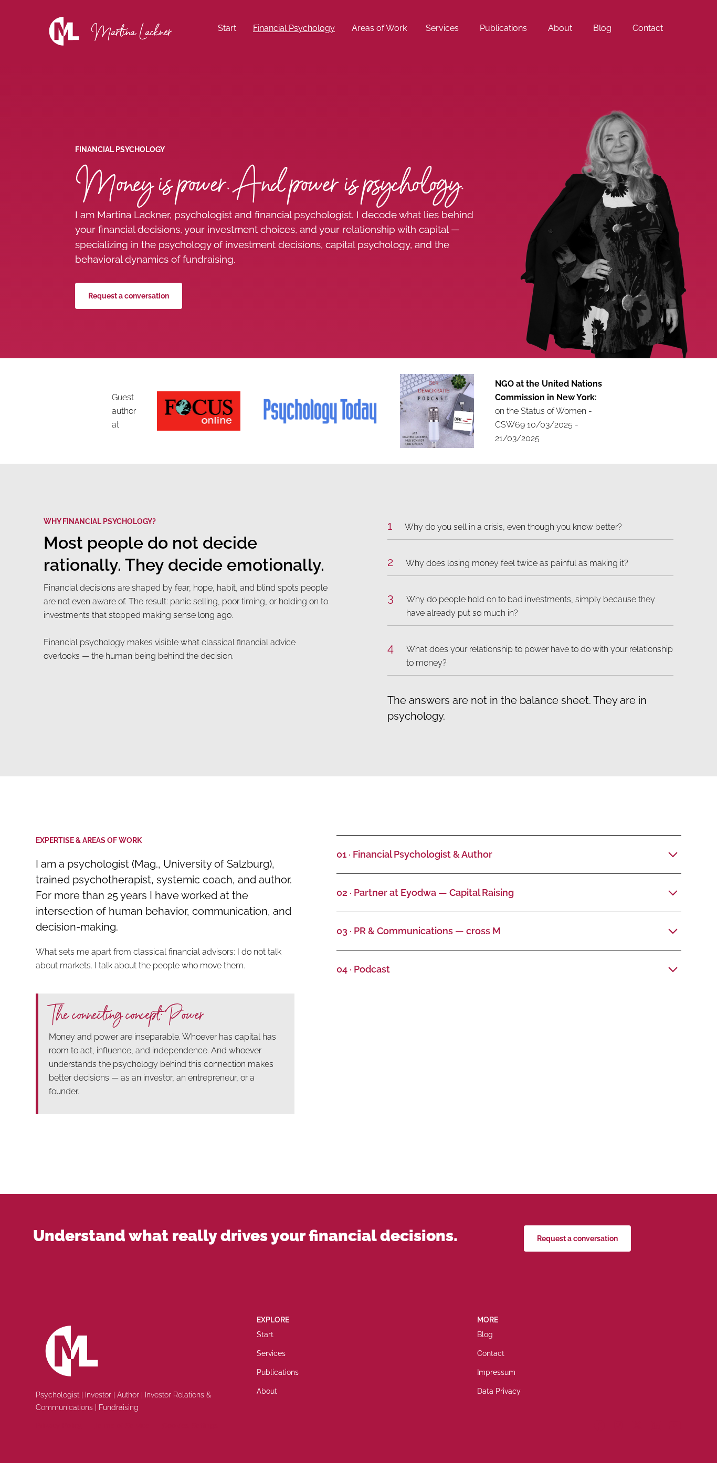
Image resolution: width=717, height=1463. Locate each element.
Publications (503, 28)
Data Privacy (499, 1391)
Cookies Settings (190, 1425)
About (560, 28)
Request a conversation (128, 296)
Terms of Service (122, 1425)
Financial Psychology (294, 28)
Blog (602, 28)
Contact (647, 28)
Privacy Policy (58, 1425)
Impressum (496, 1372)
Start (227, 28)
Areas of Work (379, 28)
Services (442, 28)
